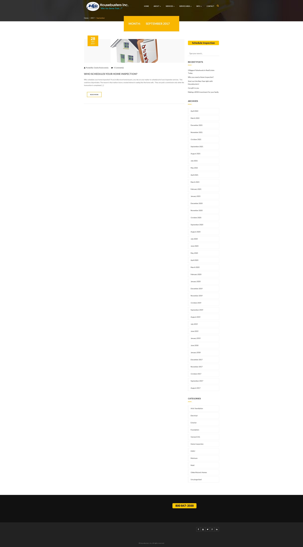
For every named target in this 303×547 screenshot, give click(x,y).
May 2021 (194, 168)
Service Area (184, 6)
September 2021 (197, 146)
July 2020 (194, 239)
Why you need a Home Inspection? (201, 77)
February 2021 (196, 189)
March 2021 (195, 182)
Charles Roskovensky (101, 68)
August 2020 (195, 232)
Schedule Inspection (203, 42)
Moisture (194, 458)
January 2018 (196, 352)
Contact (210, 6)
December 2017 (197, 360)
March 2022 (195, 118)
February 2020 (196, 274)
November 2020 (197, 210)
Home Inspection (197, 444)
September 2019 (197, 310)
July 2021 (194, 161)
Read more (94, 94)
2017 (92, 18)
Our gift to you (193, 88)
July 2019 (194, 324)
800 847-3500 (184, 505)
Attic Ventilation (197, 408)
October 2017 (196, 374)
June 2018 (194, 345)
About (157, 6)
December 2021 (197, 125)
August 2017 (195, 388)
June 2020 (194, 246)
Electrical (194, 416)
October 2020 (196, 218)
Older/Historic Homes (199, 472)
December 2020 (197, 203)
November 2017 (197, 367)
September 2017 (197, 381)
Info (198, 6)
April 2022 (194, 111)
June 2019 (194, 331)
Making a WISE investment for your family (203, 92)
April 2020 (194, 260)
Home (146, 6)
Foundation (195, 430)
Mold (192, 465)
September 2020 (197, 225)
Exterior (194, 423)
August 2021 (195, 154)
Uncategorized (196, 479)
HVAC (193, 451)
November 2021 (197, 132)
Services (169, 6)
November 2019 (197, 296)
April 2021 (194, 175)
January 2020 (196, 281)
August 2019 (195, 317)
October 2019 (196, 303)
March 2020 (195, 267)
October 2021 (196, 139)
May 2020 (194, 253)
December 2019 (197, 289)
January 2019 (196, 338)
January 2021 (196, 196)
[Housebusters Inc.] (107, 6)
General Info (195, 437)
